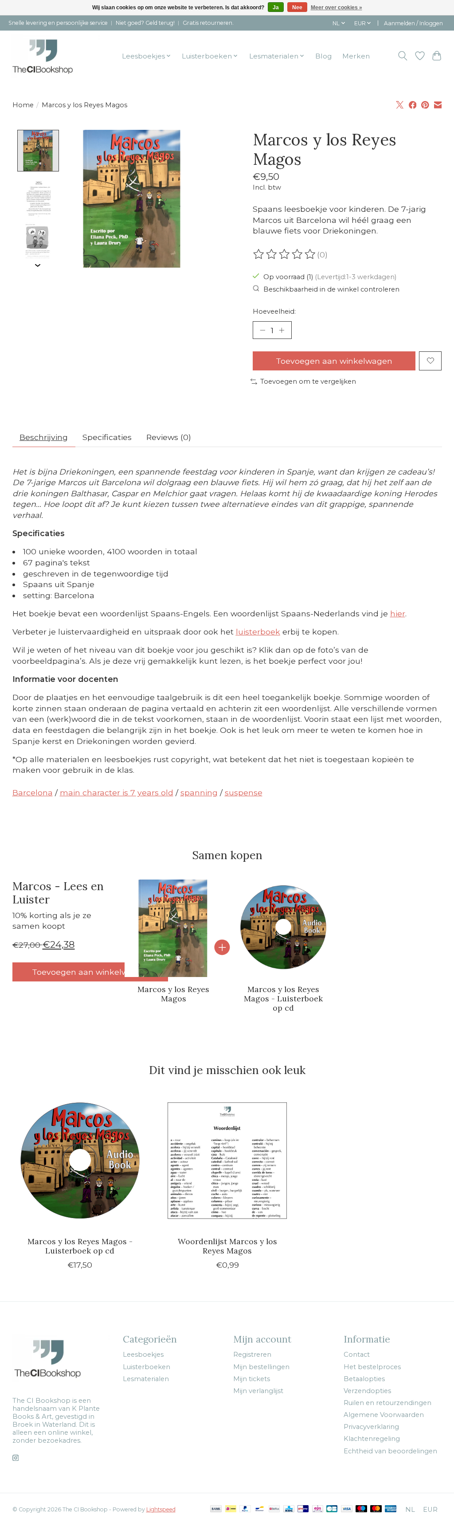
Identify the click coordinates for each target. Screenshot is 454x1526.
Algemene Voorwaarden (384, 1415)
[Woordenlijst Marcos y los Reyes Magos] (227, 1162)
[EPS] (317, 1509)
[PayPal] (245, 1509)
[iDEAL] (230, 1509)
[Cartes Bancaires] (331, 1509)
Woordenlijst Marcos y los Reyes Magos (227, 1246)
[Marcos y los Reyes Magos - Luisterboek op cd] (283, 928)
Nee (297, 7)
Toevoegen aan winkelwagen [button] (90, 972)
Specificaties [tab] (107, 437)
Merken (356, 56)
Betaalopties (364, 1379)
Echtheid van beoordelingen (390, 1451)
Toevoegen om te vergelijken (308, 381)
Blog (323, 56)
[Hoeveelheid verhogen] (281, 330)
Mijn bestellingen (261, 1367)
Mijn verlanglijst (258, 1391)
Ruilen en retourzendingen (387, 1403)
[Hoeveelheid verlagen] (262, 330)
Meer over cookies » (336, 7)
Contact (357, 1355)
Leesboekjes (143, 1355)
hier (397, 613)
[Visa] (346, 1509)
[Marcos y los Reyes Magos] (173, 928)
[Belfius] (274, 1509)
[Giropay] (303, 1509)
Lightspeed (161, 1509)
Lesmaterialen (146, 1379)
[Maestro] (361, 1509)
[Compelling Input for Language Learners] (55, 56)
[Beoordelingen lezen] (285, 254)
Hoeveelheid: (274, 311)
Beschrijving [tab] (44, 437)
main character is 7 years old (116, 792)
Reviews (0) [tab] (168, 437)
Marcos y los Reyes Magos (173, 994)
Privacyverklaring (371, 1427)
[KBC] (288, 1509)
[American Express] (390, 1509)
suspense (243, 792)
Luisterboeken (146, 1367)
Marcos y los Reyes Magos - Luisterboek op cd (283, 998)
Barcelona (32, 792)
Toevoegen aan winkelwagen (334, 361)
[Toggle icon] (402, 56)
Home (23, 105)
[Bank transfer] (216, 1509)
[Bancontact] (259, 1509)
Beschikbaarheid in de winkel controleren (331, 289)
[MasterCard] (376, 1509)
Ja (276, 7)
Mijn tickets (251, 1379)
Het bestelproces (372, 1367)
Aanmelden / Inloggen (413, 23)
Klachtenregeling (372, 1439)
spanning (199, 792)
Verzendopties (367, 1391)
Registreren (252, 1355)
